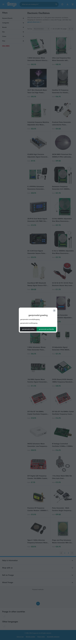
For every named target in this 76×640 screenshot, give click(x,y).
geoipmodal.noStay (28, 329)
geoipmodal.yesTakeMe (46, 329)
